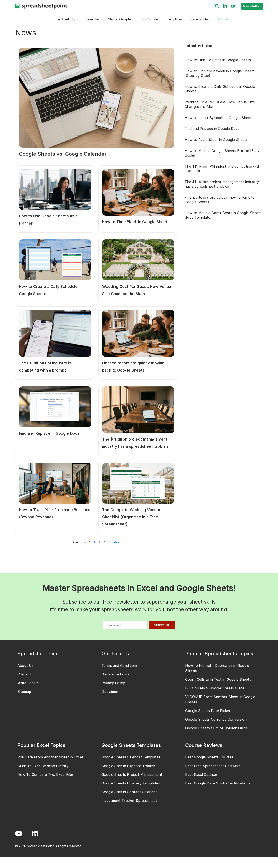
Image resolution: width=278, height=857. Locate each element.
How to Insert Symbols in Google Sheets (219, 118)
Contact (24, 674)
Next (117, 542)
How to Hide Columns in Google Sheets (218, 60)
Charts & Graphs (119, 19)
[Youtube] (233, 6)
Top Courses (149, 19)
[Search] (217, 6)
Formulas (93, 19)
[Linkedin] (35, 833)
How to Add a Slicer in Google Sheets (216, 139)
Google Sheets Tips (64, 19)
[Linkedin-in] (225, 6)
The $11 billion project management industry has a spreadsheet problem (222, 184)
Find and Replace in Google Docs (212, 128)
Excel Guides (200, 19)
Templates (174, 19)
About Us (25, 665)
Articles (223, 19)
